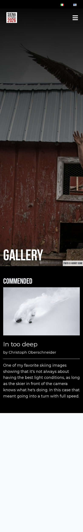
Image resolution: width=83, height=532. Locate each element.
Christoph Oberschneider (32, 352)
